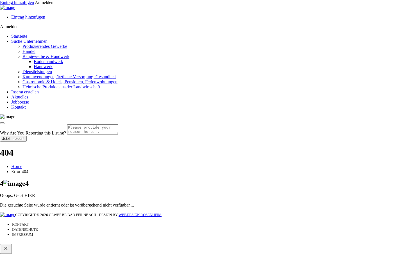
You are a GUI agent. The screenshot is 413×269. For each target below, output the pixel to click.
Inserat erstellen (25, 91)
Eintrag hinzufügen (17, 2)
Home (16, 166)
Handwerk (43, 66)
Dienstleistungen (37, 71)
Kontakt (18, 107)
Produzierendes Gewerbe (44, 46)
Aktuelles (19, 97)
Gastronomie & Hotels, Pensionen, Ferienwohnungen (69, 81)
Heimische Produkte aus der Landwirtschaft (61, 86)
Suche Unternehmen (29, 41)
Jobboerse (20, 102)
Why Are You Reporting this (33, 133)
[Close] (2, 123)
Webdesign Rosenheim (140, 215)
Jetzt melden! (13, 138)
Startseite (19, 36)
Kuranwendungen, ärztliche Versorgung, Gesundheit (69, 76)
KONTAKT (20, 224)
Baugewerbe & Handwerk (45, 56)
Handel (28, 51)
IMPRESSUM (22, 234)
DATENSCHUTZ (25, 229)
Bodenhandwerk (48, 61)
